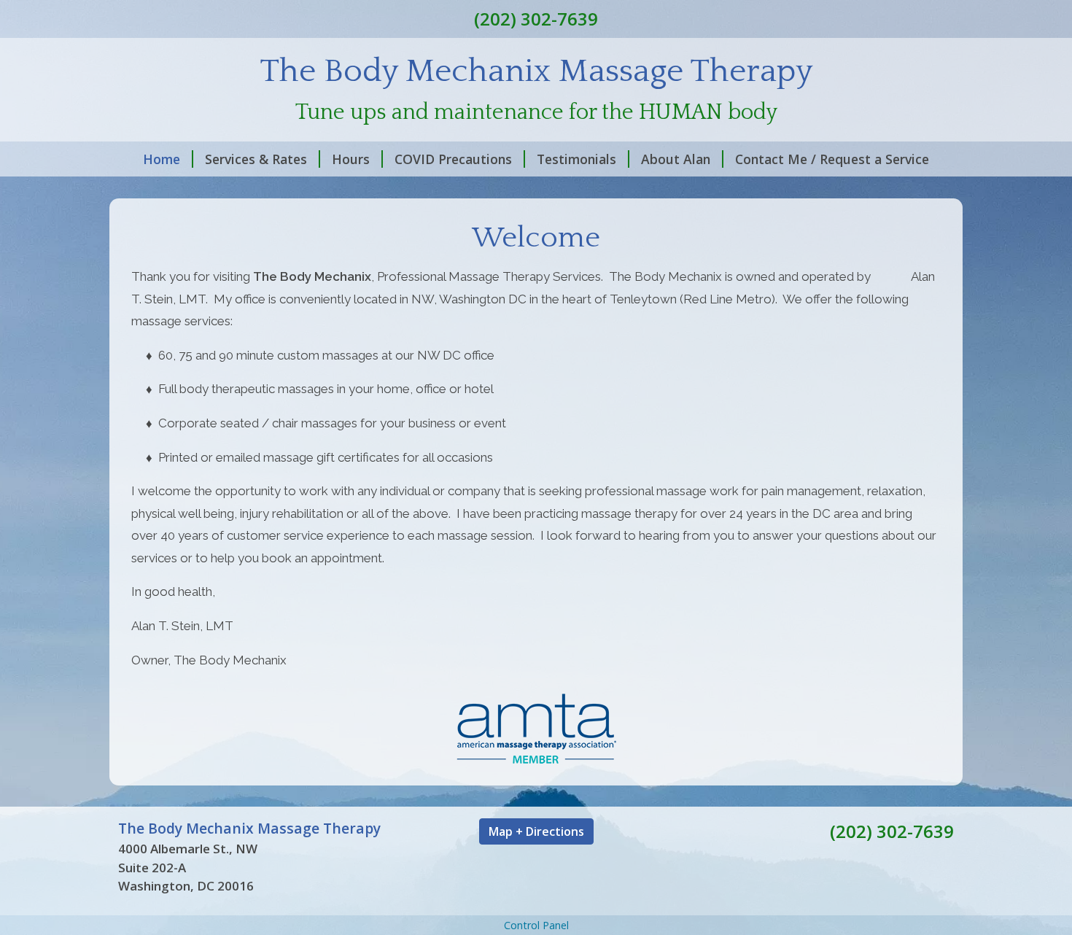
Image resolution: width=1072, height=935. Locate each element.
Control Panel (536, 925)
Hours (351, 159)
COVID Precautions (453, 159)
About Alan (675, 159)
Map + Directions (536, 831)
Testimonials (576, 159)
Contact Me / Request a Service (832, 159)
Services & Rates (256, 159)
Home (161, 159)
